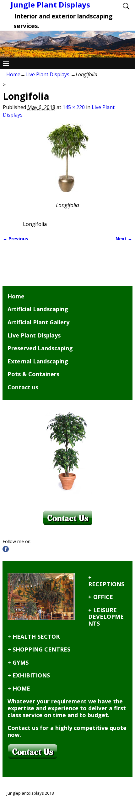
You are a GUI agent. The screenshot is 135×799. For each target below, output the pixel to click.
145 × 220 (73, 107)
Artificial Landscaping (38, 309)
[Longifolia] (67, 161)
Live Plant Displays (47, 74)
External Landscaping (38, 361)
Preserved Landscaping (40, 348)
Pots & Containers (33, 374)
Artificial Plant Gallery (38, 322)
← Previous (15, 239)
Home (13, 74)
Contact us (23, 387)
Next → (124, 239)
